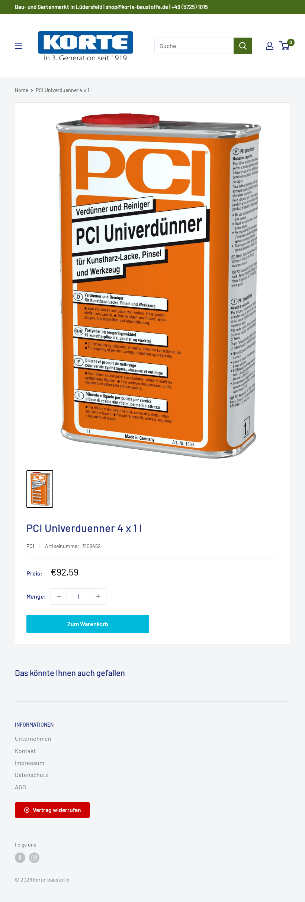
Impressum (29, 762)
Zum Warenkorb (87, 623)
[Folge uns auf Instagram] (34, 857)
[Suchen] (243, 46)
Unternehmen (33, 738)
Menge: (36, 596)
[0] (284, 45)
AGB (20, 786)
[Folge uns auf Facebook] (20, 857)
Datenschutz (31, 774)
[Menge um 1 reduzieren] (59, 596)
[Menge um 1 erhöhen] (98, 596)
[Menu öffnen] (18, 46)
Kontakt (25, 750)
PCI (30, 546)
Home (21, 90)
